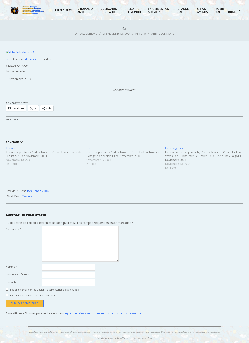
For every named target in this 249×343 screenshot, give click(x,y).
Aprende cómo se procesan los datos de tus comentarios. (106, 313)
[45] (124, 52)
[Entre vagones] (205, 158)
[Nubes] (125, 156)
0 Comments (166, 33)
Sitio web (11, 282)
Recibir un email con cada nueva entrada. (32, 295)
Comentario (13, 229)
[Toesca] (45, 156)
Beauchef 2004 (38, 191)
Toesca (27, 196)
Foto (142, 33)
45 (7, 59)
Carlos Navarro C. (32, 59)
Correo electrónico (17, 274)
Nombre (11, 266)
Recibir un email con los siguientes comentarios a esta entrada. (45, 289)
